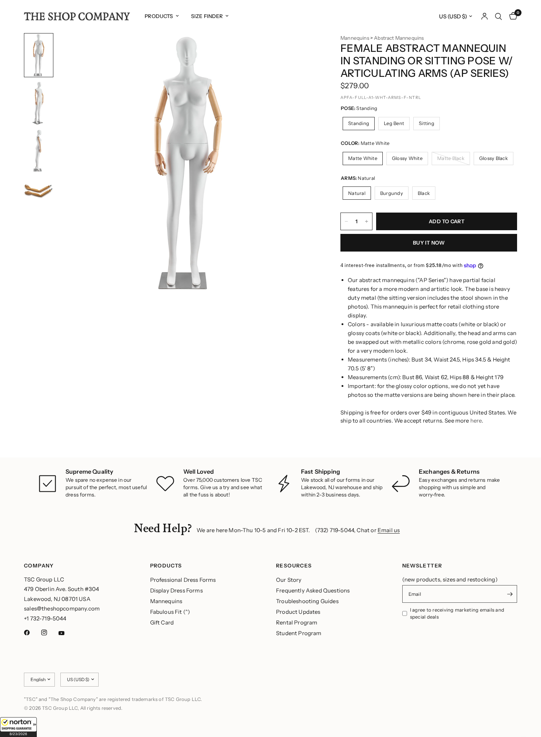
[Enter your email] (509, 594)
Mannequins (354, 38)
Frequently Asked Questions (313, 590)
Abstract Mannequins (399, 38)
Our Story (289, 579)
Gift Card (162, 622)
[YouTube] (67, 633)
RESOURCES (294, 565)
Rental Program (296, 622)
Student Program (299, 633)
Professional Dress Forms (183, 579)
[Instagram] (49, 632)
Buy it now (429, 242)
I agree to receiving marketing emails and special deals (457, 613)
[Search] (498, 16)
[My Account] (484, 16)
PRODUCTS (166, 565)
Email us (389, 530)
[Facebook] (32, 632)
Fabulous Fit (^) (170, 611)
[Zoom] (303, 49)
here (476, 420)
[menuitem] (161, 16)
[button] (18, 727)
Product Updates (298, 611)
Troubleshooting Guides (307, 601)
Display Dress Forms (176, 590)
